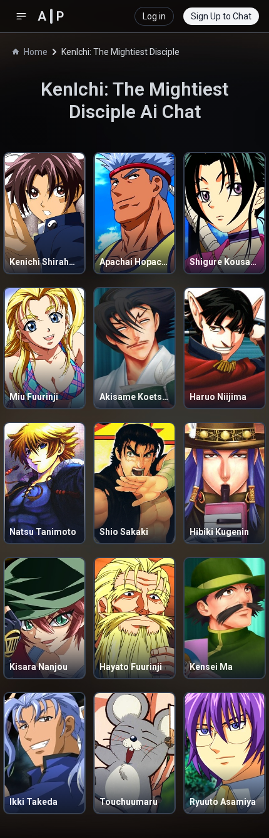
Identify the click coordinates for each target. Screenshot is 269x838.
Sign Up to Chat (221, 16)
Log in (154, 16)
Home (36, 52)
